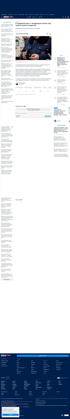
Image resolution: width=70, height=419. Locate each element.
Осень (45, 362)
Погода (15, 14)
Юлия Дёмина (22, 83)
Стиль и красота (59, 362)
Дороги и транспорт (21, 367)
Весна (18, 364)
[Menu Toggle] (1, 17)
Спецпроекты (58, 369)
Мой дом (33, 367)
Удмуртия (44, 87)
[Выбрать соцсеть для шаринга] (50, 34)
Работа (45, 367)
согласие (6, 412)
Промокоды (51, 14)
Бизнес (18, 362)
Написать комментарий (23, 33)
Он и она (45, 360)
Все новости (7, 22)
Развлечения (46, 369)
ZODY (45, 14)
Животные (19, 371)
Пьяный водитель (19, 87)
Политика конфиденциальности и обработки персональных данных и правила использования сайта (51, 405)
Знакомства (10, 14)
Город (18, 366)
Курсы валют (36, 14)
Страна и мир (58, 364)
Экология (58, 366)
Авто (18, 360)
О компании (3, 364)
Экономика (58, 367)
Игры (47, 14)
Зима (32, 360)
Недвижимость (4, 14)
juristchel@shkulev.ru (26, 406)
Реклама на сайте (4, 360)
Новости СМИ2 (19, 199)
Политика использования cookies (41, 402)
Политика (45, 364)
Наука (32, 369)
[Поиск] (63, 17)
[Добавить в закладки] (47, 34)
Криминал (33, 362)
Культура (33, 364)
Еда (17, 369)
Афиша (26, 14)
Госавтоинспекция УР (28, 87)
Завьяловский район (37, 87)
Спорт (57, 360)
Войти (19, 116)
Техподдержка (4, 362)
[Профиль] (68, 17)
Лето (32, 366)
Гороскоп (31, 14)
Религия (45, 371)
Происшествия (46, 366)
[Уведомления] (65, 17)
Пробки (41, 14)
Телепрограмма (21, 14)
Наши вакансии (4, 366)
